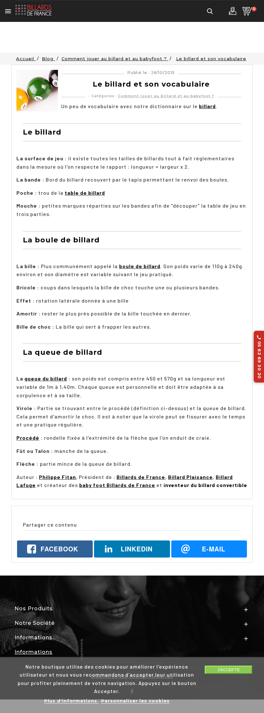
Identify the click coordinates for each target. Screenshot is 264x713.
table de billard (85, 193)
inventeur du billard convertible (205, 485)
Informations (33, 652)
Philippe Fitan (57, 477)
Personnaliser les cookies (135, 700)
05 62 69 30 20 (259, 356)
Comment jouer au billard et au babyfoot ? (166, 96)
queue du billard (45, 378)
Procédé (27, 438)
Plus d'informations (71, 700)
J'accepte (229, 669)
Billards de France (141, 477)
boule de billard (139, 266)
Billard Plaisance (190, 477)
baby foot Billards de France (117, 485)
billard (207, 106)
